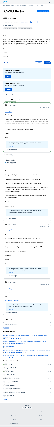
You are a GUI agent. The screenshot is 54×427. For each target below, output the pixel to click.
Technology (24, 5)
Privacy (13, 411)
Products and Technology (16, 5)
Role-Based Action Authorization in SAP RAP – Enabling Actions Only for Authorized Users (25, 355)
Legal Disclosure (40, 415)
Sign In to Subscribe (43, 11)
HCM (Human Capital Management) (25, 28)
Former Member (12, 18)
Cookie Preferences (13, 423)
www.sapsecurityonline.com (11, 300)
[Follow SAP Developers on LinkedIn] (30, 407)
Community (11, 2)
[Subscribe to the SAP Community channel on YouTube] (28, 407)
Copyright (13, 415)
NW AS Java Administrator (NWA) (10, 28)
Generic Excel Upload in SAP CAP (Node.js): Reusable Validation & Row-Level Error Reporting (26, 350)
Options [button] (49, 11)
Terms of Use (40, 411)
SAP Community (6, 5)
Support (40, 419)
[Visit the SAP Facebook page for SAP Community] (23, 407)
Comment (47, 62)
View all (5, 399)
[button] (32, 22)
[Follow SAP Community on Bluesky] (25, 407)
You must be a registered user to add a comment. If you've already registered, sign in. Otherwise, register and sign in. (25, 142)
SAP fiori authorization (8, 346)
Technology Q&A (31, 5)
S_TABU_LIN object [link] (39, 5)
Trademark (13, 419)
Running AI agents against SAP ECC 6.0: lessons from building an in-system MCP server (24, 341)
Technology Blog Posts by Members (13, 338)
